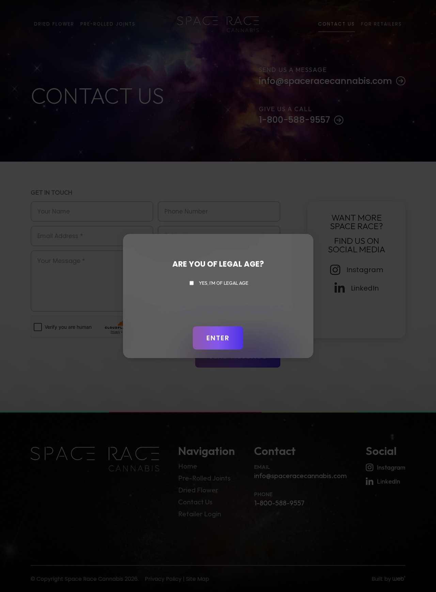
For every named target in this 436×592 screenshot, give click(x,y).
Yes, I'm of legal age (223, 283)
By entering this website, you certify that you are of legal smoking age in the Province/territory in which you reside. (218, 309)
